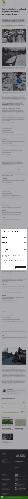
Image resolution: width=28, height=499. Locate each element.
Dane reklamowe (4, 242)
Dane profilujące (4, 262)
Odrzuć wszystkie (14, 268)
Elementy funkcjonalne (5, 253)
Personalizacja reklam (5, 249)
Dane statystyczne (4, 237)
